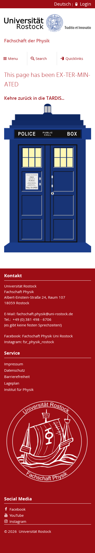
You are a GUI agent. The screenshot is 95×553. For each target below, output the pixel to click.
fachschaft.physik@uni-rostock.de (45, 313)
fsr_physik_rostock (38, 341)
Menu (13, 58)
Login (85, 4)
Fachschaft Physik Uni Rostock (47, 335)
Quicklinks (74, 58)
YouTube (17, 515)
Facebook (18, 509)
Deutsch (63, 4)
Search (41, 58)
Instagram (18, 521)
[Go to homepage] (47, 23)
